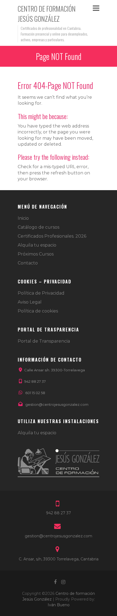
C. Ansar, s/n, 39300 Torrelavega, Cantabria (58, 559)
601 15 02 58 (35, 393)
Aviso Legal (30, 302)
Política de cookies (38, 311)
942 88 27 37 (35, 381)
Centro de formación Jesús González (47, 14)
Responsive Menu (96, 8)
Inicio (23, 218)
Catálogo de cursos (38, 227)
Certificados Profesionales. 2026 (52, 236)
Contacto (28, 263)
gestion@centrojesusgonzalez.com (56, 404)
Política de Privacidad (41, 293)
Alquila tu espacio (37, 245)
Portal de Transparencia (44, 341)
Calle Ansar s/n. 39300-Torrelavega (54, 370)
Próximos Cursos (36, 254)
